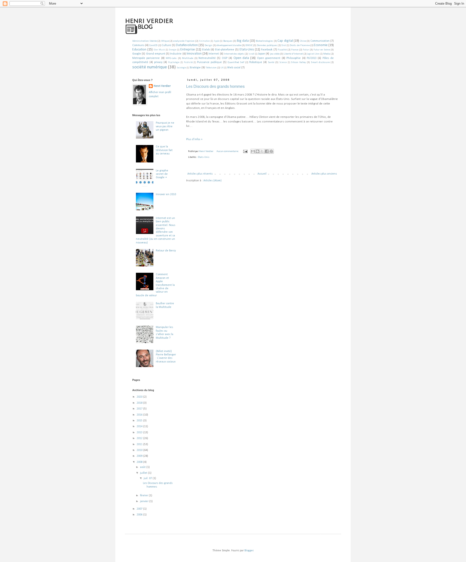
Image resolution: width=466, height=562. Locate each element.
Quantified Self (236, 62)
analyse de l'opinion (184, 41)
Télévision (211, 67)
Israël (251, 54)
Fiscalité (282, 49)
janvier (144, 501)
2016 (140, 414)
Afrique (165, 41)
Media (326, 54)
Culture (166, 45)
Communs (138, 45)
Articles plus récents (200, 173)
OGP (224, 58)
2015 (140, 420)
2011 (140, 444)
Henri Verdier (162, 86)
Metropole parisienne (146, 58)
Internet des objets (234, 54)
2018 (140, 402)
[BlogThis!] (257, 151)
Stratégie (195, 67)
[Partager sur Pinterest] (271, 151)
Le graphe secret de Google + (162, 174)
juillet (144, 473)
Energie (172, 50)
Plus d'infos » (194, 139)
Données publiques (267, 45)
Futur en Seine (322, 49)
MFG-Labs (171, 58)
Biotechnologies (264, 41)
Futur (306, 49)
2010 (140, 450)
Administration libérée (144, 41)
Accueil (262, 173)
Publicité (188, 62)
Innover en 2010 (166, 194)
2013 (140, 432)
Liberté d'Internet (293, 54)
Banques (228, 41)
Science (283, 62)
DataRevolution (187, 45)
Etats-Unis (247, 49)
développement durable (228, 45)
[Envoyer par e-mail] (252, 151)
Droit (283, 45)
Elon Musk (159, 50)
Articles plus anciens (324, 173)
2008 (140, 462)
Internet (213, 53)
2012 (140, 438)
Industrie (176, 53)
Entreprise (187, 49)
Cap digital (285, 41)
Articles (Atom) (212, 180)
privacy (158, 62)
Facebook (267, 49)
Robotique (255, 62)
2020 (140, 396)
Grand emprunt (155, 53)
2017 (140, 408)
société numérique (149, 67)
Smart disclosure (320, 62)
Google (136, 53)
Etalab (206, 49)
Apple (216, 41)
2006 (140, 514)
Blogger (248, 550)
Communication (320, 41)
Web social (234, 67)
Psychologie (173, 62)
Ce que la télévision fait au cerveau (164, 150)
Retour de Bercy (166, 250)
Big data (243, 41)
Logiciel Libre (313, 54)
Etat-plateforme (224, 49)
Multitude (187, 58)
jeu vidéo (275, 54)
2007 (140, 508)
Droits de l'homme (299, 45)
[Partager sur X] (262, 151)
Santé (271, 62)
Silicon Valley (298, 62)
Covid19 (153, 45)
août (143, 467)
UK (222, 68)
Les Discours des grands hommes (215, 86)
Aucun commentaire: (227, 151)
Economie (321, 45)
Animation (204, 41)
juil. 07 (148, 478)
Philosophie (293, 58)
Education (139, 49)
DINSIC (249, 45)
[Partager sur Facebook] (266, 151)
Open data (241, 58)
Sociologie (181, 68)
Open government (268, 58)
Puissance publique (209, 62)
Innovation (194, 54)
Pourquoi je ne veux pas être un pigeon (165, 126)
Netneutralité (207, 58)
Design (208, 45)
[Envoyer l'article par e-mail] (245, 151)
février (144, 495)
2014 (140, 426)
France (294, 49)
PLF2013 (311, 58)
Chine (303, 41)
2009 (140, 456)
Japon (261, 53)
